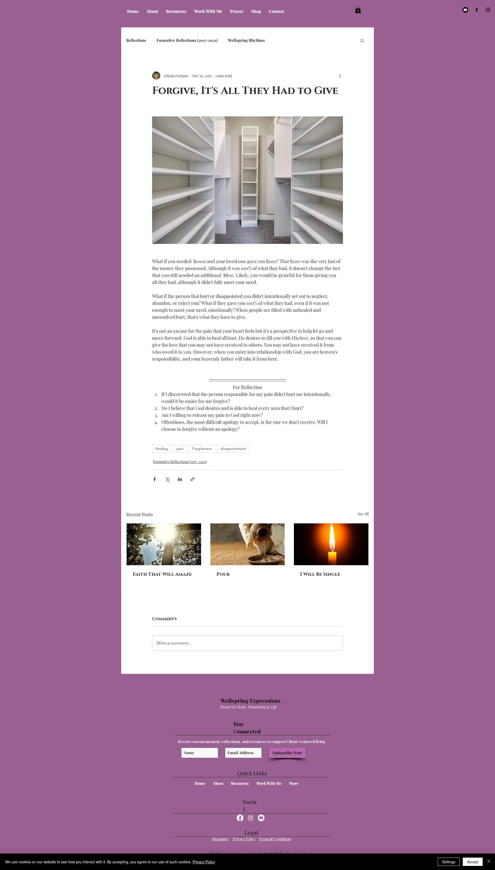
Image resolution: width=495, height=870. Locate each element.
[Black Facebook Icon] (477, 10)
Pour (223, 574)
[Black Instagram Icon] (488, 10)
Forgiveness (202, 448)
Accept (472, 861)
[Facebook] (240, 818)
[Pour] (247, 544)
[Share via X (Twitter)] (167, 479)
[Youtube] (465, 10)
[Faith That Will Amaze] (164, 544)
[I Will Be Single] (331, 544)
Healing (161, 448)
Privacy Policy (204, 861)
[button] (152, 11)
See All (363, 513)
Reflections (136, 40)
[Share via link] (192, 479)
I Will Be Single (320, 574)
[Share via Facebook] (154, 479)
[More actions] (340, 76)
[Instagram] (250, 818)
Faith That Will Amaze (162, 574)
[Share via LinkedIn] (179, 479)
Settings (448, 861)
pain (180, 448)
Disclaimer (220, 838)
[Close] (489, 862)
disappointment (233, 448)
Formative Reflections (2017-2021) (187, 40)
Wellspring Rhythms (246, 40)
